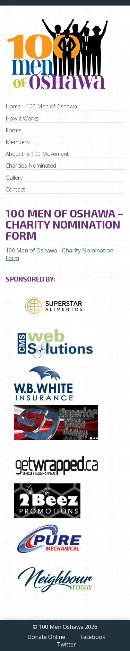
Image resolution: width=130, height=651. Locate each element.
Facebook (92, 637)
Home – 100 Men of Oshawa (41, 106)
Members (17, 142)
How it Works (22, 118)
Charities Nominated (31, 165)
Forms (13, 130)
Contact (15, 189)
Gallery (14, 177)
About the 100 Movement (37, 154)
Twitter (66, 645)
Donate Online (46, 637)
